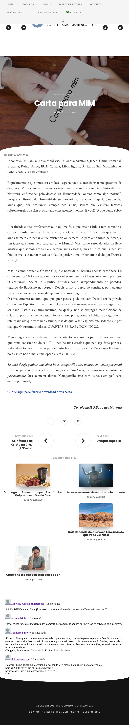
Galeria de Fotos (45, 12)
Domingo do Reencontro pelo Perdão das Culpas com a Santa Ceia (33, 493)
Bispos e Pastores (70, 4)
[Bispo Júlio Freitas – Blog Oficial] (64, 31)
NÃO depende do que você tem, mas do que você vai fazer (96, 533)
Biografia (28, 4)
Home (10, 4)
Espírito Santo (16, 12)
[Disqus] (64, 640)
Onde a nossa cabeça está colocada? (33, 575)
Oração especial (108, 441)
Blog (45, 4)
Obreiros (96, 4)
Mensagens (64, 94)
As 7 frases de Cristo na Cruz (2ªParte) (22, 444)
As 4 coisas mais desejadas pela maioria (96, 492)
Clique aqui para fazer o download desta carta (39, 392)
